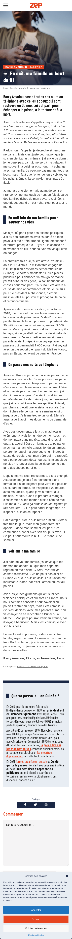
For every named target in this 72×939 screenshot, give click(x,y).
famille (13, 88)
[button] (67, 876)
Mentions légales (36, 935)
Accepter (36, 910)
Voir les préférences (36, 928)
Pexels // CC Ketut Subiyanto (32, 666)
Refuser (36, 919)
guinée (22, 88)
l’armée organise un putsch (31, 761)
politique (45, 88)
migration (34, 88)
